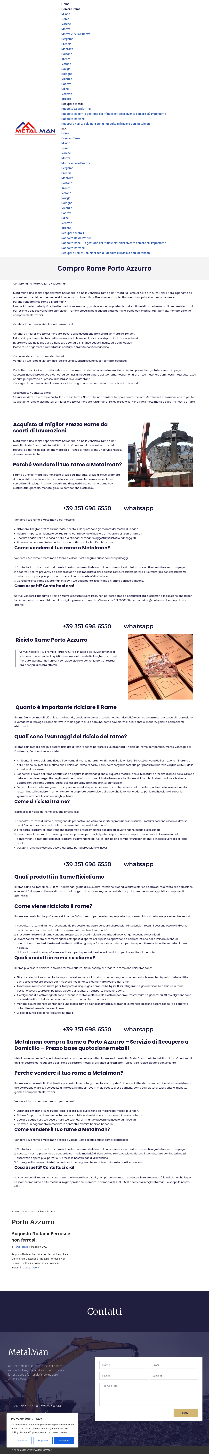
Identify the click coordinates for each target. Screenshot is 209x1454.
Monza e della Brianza (75, 34)
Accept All (64, 1440)
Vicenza (66, 79)
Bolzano (66, 54)
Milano (65, 14)
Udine (65, 88)
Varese (66, 24)
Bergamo (67, 39)
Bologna (66, 73)
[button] (128, 128)
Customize (21, 1440)
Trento (66, 59)
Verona (66, 64)
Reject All (43, 1440)
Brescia (66, 44)
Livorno (33, 1211)
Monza (66, 29)
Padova (66, 84)
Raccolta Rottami (73, 119)
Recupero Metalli (72, 103)
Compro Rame (70, 9)
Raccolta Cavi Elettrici (76, 108)
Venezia (66, 94)
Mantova (67, 49)
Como (65, 19)
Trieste (66, 98)
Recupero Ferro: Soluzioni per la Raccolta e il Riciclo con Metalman (105, 123)
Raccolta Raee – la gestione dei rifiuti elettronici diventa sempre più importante (113, 113)
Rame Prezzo (21, 1246)
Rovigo (66, 69)
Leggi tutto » (32, 1267)
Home (65, 4)
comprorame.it (18, 1388)
